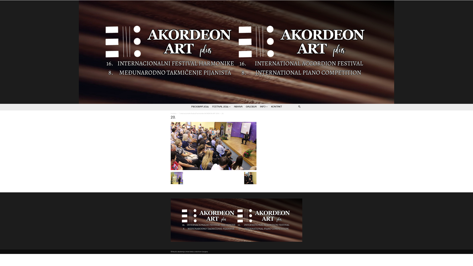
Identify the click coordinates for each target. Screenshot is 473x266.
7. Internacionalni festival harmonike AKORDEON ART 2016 (199, 113)
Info (263, 106)
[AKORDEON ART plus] (236, 52)
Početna (173, 113)
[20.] (213, 169)
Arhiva (238, 106)
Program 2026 (200, 106)
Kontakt (276, 106)
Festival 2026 (220, 106)
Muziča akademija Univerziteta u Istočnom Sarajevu (190, 252)
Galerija (251, 106)
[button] (299, 107)
